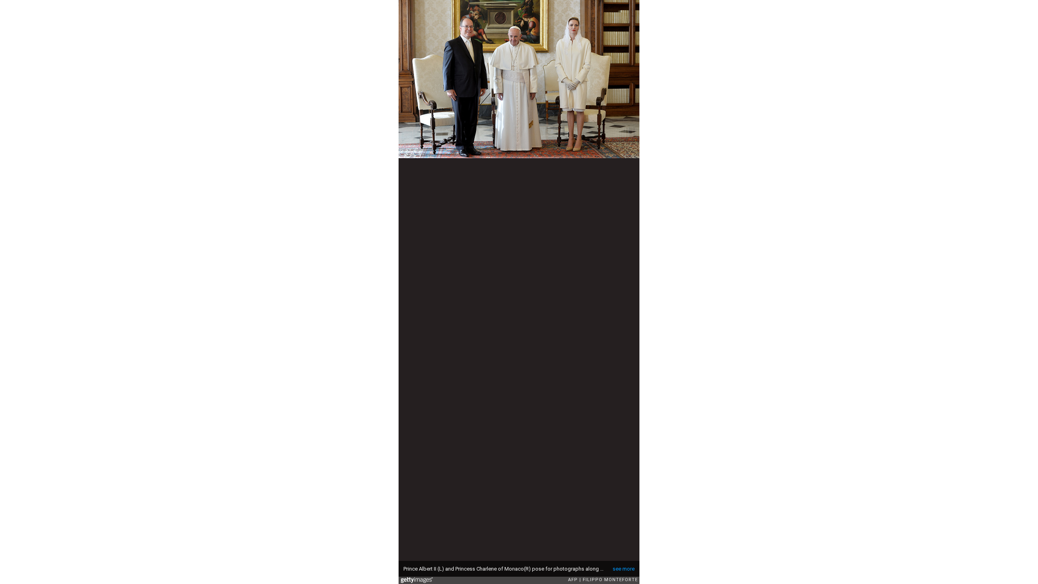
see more (624, 569)
